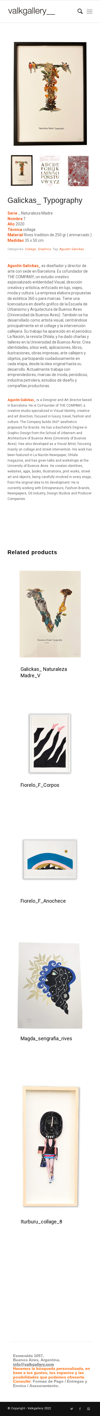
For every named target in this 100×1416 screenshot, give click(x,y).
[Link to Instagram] (88, 1409)
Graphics (44, 249)
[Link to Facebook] (80, 1409)
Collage (30, 249)
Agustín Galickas (71, 249)
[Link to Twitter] (72, 1409)
